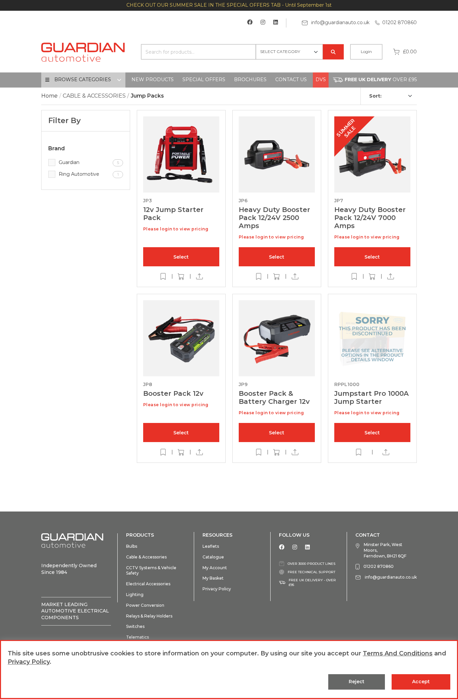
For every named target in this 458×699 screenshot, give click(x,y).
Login (366, 51)
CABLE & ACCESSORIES (94, 96)
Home (49, 96)
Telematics (137, 637)
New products (152, 79)
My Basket (213, 578)
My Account (215, 567)
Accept (421, 682)
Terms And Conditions (398, 653)
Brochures (250, 79)
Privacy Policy (217, 588)
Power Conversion (145, 605)
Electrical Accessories (148, 583)
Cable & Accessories (146, 556)
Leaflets (211, 546)
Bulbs (131, 546)
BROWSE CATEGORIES (82, 79)
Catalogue (213, 556)
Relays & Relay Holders (149, 616)
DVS (321, 79)
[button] (181, 256)
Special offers (203, 79)
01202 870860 (399, 22)
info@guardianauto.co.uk (339, 22)
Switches (135, 626)
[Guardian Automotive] (83, 51)
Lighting (135, 594)
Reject (356, 682)
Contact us (291, 79)
